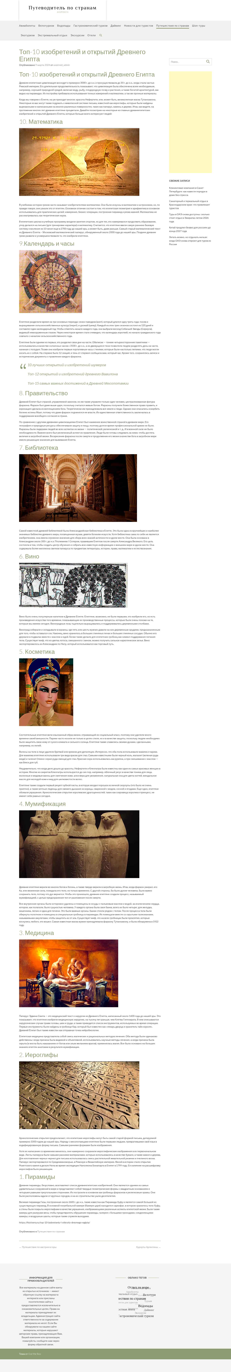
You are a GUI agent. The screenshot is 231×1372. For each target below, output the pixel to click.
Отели (91, 35)
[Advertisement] (190, 122)
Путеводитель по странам (63, 7)
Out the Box (34, 1353)
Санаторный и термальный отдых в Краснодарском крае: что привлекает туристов (189, 205)
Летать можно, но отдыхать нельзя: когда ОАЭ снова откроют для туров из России (190, 241)
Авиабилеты (27, 25)
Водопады (64, 25)
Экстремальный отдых (52, 35)
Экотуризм (28, 35)
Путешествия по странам (172, 25)
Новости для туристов (138, 25)
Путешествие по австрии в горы (37, 1247)
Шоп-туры (198, 25)
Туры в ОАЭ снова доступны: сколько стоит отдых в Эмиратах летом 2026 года (189, 218)
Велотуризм (46, 25)
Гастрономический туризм (91, 25)
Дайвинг (116, 25)
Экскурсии (77, 35)
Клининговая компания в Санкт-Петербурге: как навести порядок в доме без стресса (188, 191)
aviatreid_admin (61, 64)
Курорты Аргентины (148, 1247)
